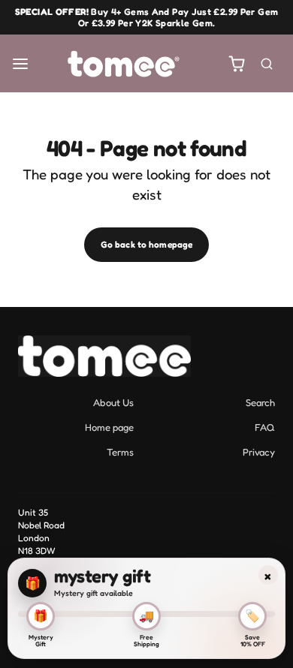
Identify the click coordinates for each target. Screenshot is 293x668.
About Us (113, 402)
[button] (20, 63)
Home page (109, 427)
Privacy (259, 452)
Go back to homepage (146, 244)
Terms (120, 452)
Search (260, 402)
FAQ (265, 427)
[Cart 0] (237, 63)
